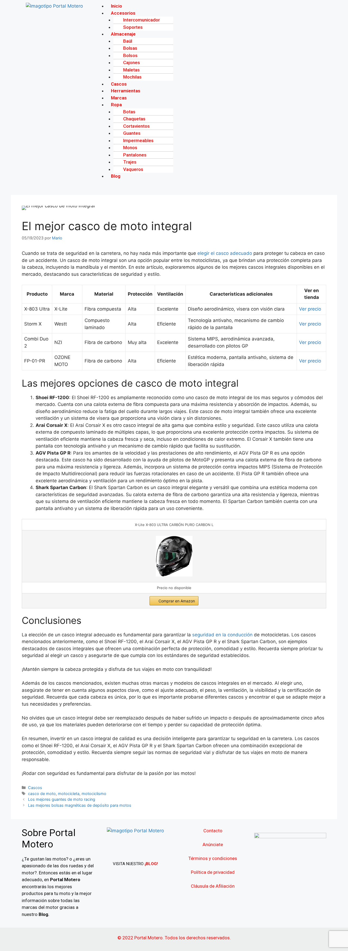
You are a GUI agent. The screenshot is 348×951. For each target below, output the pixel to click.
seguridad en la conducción (222, 634)
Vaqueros (133, 169)
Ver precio (310, 309)
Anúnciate (213, 844)
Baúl (127, 41)
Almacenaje (123, 34)
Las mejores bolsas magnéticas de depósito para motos (79, 805)
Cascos (35, 787)
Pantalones (135, 155)
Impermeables (138, 140)
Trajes (129, 162)
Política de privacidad (213, 872)
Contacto (212, 830)
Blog (115, 176)
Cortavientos (136, 126)
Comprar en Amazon (177, 601)
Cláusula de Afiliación (213, 886)
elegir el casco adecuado (224, 253)
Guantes (132, 133)
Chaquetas (134, 118)
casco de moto (42, 793)
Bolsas (130, 48)
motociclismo (94, 793)
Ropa (116, 104)
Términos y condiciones (212, 858)
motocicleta (68, 793)
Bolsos (130, 55)
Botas (129, 111)
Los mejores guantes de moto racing (61, 799)
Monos (130, 147)
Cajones (131, 62)
